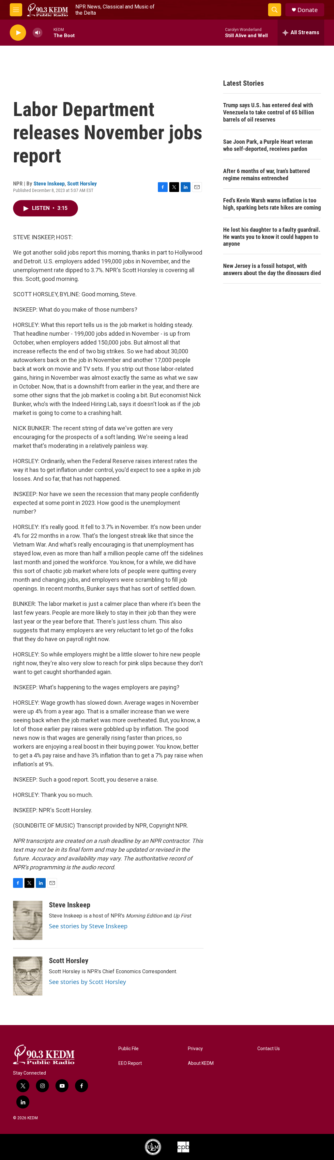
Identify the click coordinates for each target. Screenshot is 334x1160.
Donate (307, 10)
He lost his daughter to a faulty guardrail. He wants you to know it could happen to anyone (271, 236)
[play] (18, 33)
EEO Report (130, 1063)
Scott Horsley (82, 183)
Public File (128, 1048)
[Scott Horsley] (27, 976)
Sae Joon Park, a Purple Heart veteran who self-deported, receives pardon (268, 145)
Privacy (195, 1048)
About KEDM (201, 1063)
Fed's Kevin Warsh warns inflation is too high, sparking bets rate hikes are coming (272, 204)
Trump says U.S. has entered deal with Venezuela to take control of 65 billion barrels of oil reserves (268, 112)
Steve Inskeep (49, 183)
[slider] (48, 32)
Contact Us (268, 1048)
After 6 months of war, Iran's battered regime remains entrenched (266, 175)
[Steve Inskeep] (27, 920)
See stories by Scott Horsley (87, 982)
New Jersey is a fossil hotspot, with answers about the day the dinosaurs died (272, 269)
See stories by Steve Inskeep (88, 926)
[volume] (37, 32)
